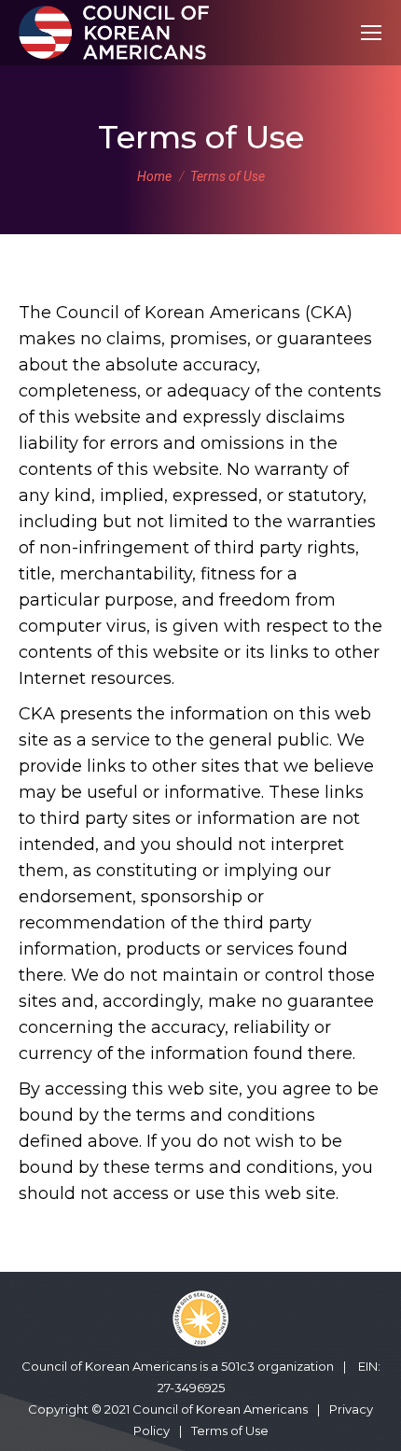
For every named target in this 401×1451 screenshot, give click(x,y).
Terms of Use (230, 1430)
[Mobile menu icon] (371, 32)
